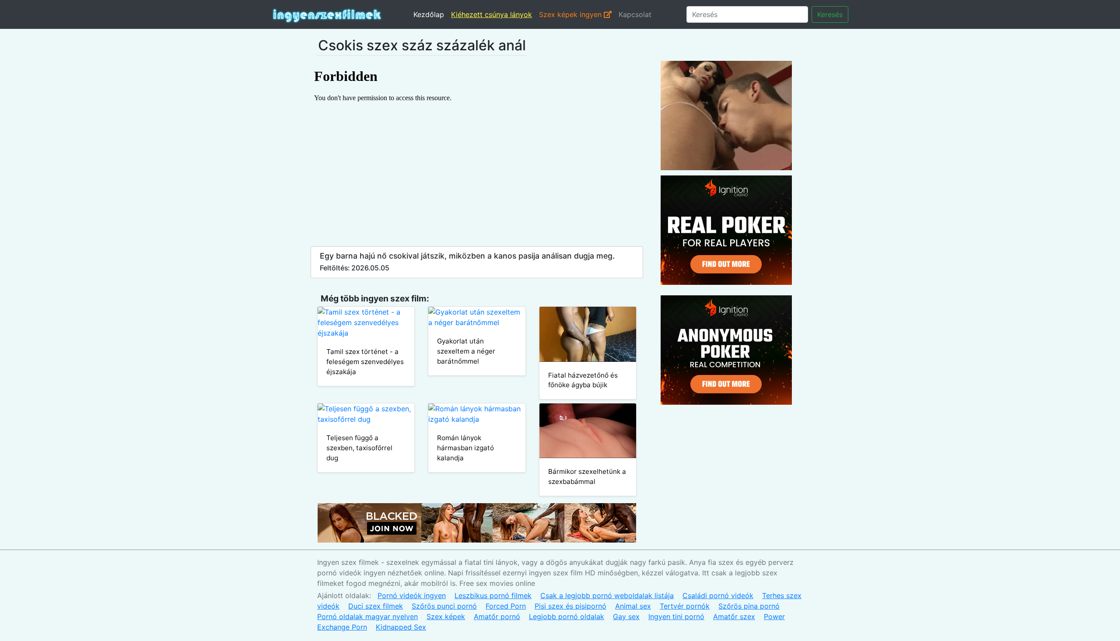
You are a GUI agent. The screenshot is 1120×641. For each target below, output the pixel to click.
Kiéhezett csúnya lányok (491, 14)
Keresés (830, 14)
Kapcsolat (635, 14)
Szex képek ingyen (571, 14)
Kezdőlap (428, 14)
